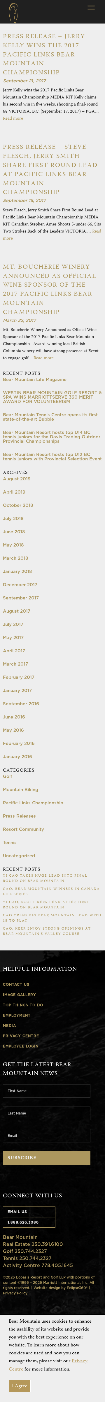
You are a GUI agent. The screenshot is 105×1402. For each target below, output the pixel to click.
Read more (13, 118)
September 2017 (21, 598)
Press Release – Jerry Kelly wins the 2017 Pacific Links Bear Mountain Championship (44, 54)
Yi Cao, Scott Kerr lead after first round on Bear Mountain (46, 905)
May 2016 (13, 730)
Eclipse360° (77, 1287)
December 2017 (20, 584)
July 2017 (13, 624)
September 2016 (21, 704)
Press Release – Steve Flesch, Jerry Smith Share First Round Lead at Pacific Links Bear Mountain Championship (50, 170)
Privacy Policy (15, 1293)
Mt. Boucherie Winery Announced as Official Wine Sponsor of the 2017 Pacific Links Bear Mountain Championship (49, 290)
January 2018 (17, 571)
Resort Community (23, 829)
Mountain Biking (20, 789)
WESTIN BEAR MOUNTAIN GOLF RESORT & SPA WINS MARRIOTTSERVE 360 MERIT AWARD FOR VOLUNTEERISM (52, 397)
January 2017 (17, 690)
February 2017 (18, 677)
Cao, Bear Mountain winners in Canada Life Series (51, 891)
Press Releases (19, 816)
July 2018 (13, 518)
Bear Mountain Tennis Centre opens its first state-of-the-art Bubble (50, 417)
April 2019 (14, 492)
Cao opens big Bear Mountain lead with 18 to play (52, 918)
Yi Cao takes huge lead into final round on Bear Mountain (45, 878)
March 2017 (15, 664)
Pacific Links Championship (33, 803)
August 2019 (17, 479)
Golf (7, 776)
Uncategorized (19, 856)
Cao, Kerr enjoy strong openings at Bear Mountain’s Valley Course (47, 931)
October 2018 (18, 505)
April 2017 (14, 651)
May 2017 (13, 637)
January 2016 (17, 756)
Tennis (10, 842)
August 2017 (16, 611)
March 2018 (15, 558)
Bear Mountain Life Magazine (34, 379)
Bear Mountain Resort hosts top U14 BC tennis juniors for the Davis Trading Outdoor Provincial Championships (51, 436)
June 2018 (14, 532)
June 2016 (14, 717)
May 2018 (13, 545)
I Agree (19, 1386)
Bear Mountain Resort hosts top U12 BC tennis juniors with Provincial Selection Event (52, 456)
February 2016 (19, 743)
